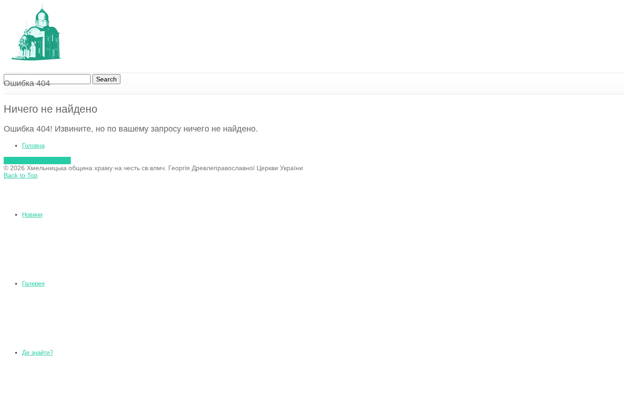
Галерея (33, 283)
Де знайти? (37, 352)
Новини (32, 214)
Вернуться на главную (37, 160)
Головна (33, 145)
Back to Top (21, 175)
